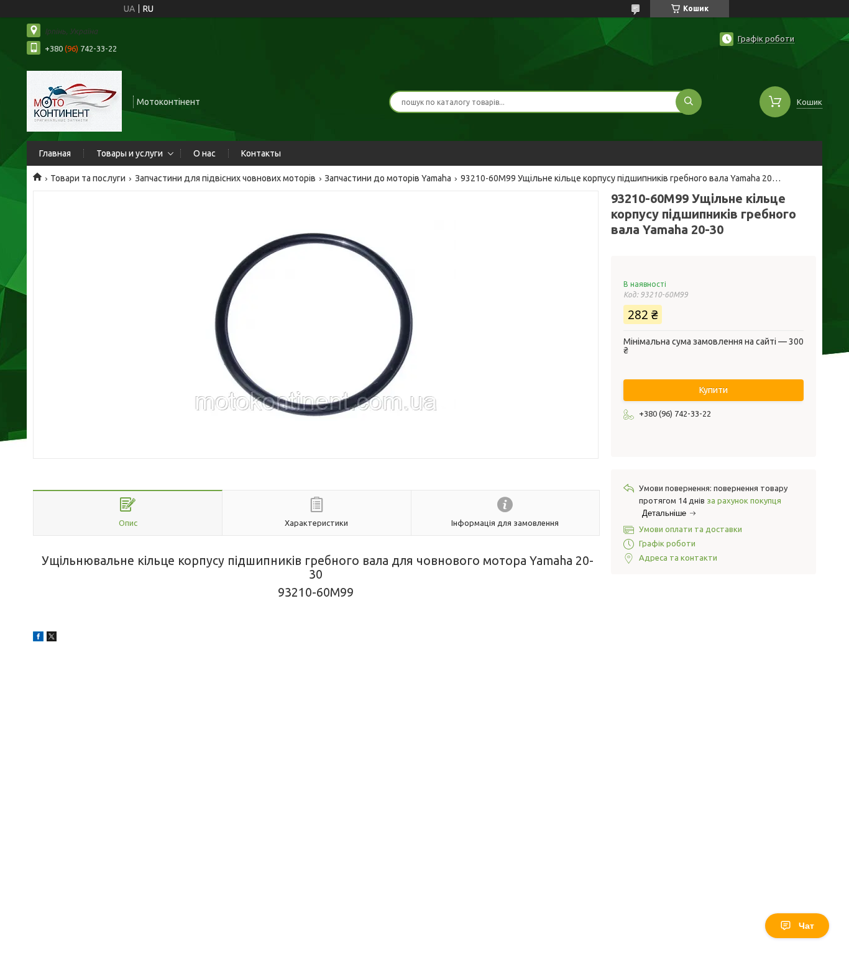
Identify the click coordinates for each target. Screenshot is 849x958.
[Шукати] (689, 102)
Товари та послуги (88, 178)
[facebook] (38, 638)
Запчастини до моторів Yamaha (387, 178)
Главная (55, 153)
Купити (713, 390)
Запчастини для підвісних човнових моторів (225, 178)
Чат (806, 926)
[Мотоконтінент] (74, 101)
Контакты (261, 153)
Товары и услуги (129, 153)
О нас (204, 153)
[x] (52, 638)
